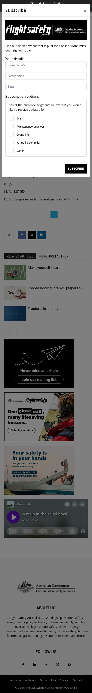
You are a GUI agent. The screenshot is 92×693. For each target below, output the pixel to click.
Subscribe (76, 168)
